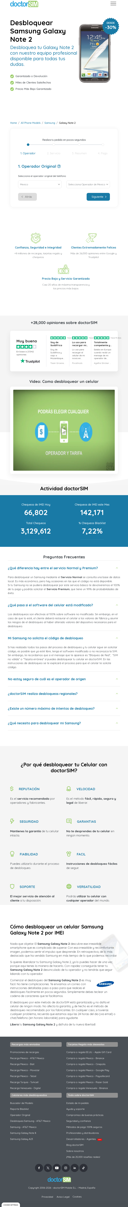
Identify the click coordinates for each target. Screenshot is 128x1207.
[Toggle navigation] (113, 4)
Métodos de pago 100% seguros (84, 1127)
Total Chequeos (36, 523)
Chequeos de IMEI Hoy (36, 504)
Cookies (77, 1196)
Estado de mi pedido (77, 1103)
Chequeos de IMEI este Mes (92, 504)
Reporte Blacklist (19, 1109)
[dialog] (11, 1204)
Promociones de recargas (24, 1052)
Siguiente (97, 197)
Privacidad (47, 1196)
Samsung (49, 122)
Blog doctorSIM (74, 1144)
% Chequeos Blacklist (92, 523)
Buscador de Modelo (21, 1103)
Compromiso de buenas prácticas (84, 1115)
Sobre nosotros (75, 1151)
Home (13, 122)
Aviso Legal (63, 1196)
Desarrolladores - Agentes (83, 1139)
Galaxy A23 (21, 1139)
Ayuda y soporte (75, 1109)
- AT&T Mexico (23, 1127)
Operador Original (20, 1115)
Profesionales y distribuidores (82, 1132)
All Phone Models (31, 122)
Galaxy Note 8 (23, 1132)
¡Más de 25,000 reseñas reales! (83, 1156)
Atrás (28, 197)
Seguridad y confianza (78, 1120)
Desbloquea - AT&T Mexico (30, 1120)
